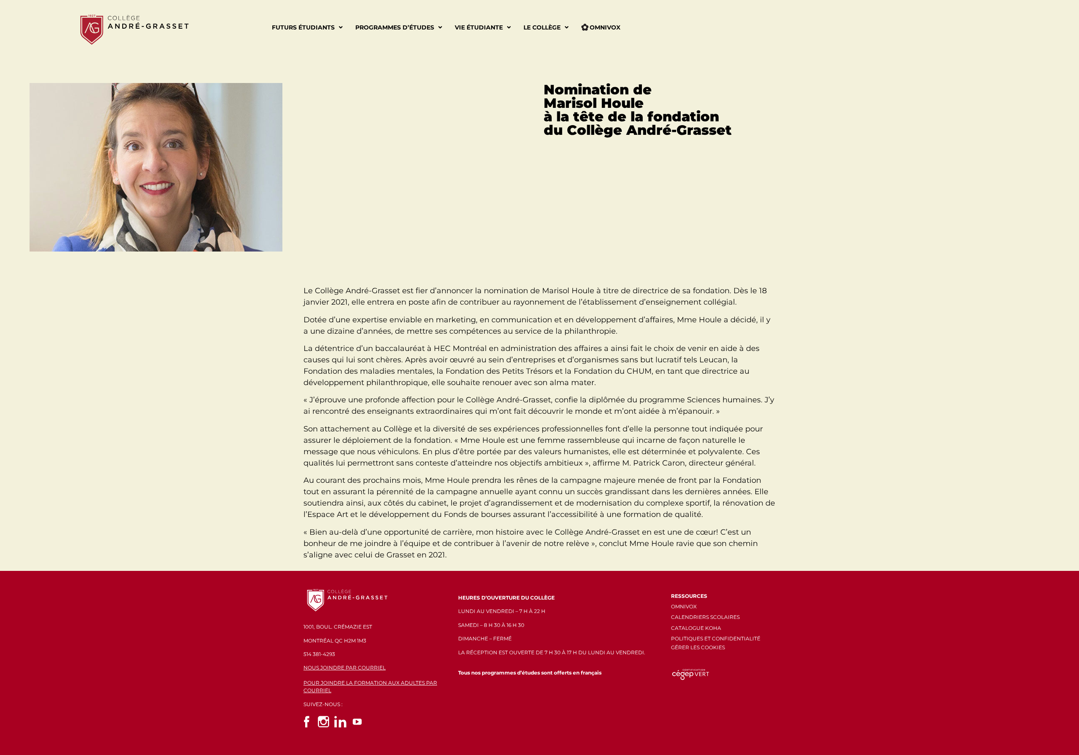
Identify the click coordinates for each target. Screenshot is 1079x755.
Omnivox (605, 27)
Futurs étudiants (303, 27)
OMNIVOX (684, 606)
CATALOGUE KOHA (696, 628)
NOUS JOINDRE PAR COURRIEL (344, 667)
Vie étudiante (479, 27)
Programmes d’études (394, 27)
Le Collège (542, 27)
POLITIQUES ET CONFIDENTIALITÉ (715, 638)
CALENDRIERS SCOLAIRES (705, 617)
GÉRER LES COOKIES (698, 647)
